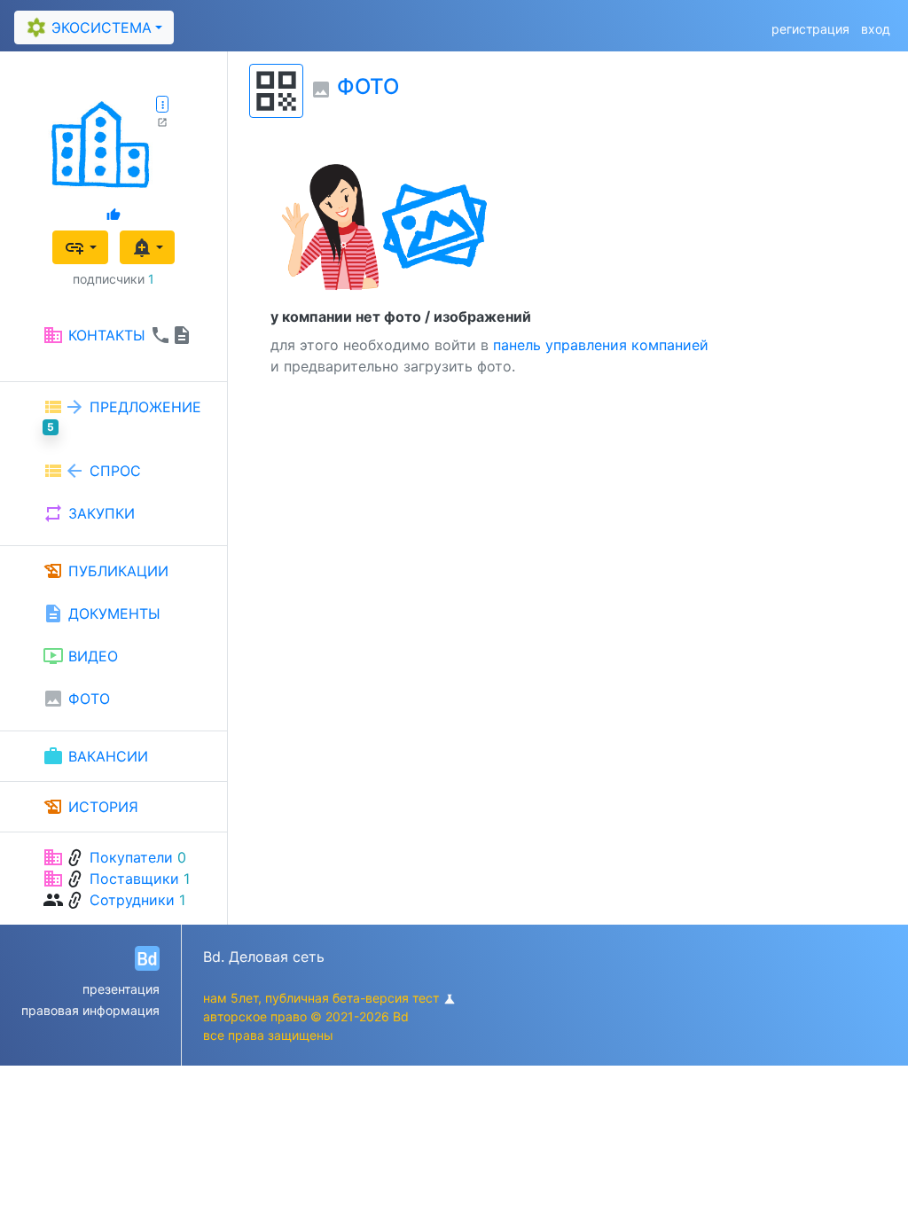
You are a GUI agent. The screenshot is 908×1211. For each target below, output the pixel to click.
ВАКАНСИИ (95, 756)
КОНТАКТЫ (117, 335)
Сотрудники (132, 900)
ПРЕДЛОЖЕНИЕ (122, 415)
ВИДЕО (80, 656)
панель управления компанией (600, 345)
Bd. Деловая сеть (264, 956)
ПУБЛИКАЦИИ (105, 571)
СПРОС (92, 470)
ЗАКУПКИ (89, 513)
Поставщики (134, 878)
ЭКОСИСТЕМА (86, 27)
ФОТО (76, 698)
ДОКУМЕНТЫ (101, 613)
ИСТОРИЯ (90, 806)
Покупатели (131, 857)
